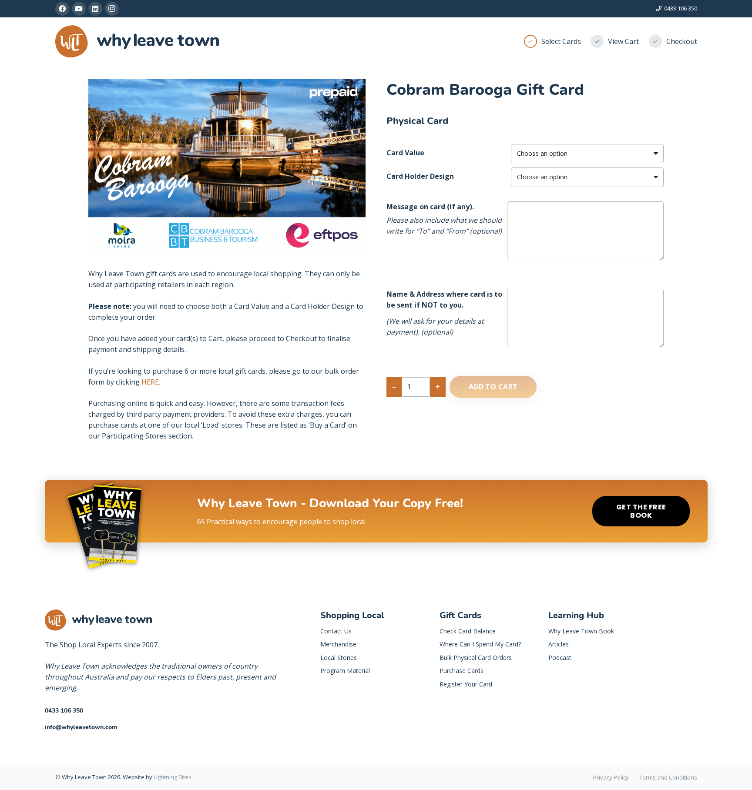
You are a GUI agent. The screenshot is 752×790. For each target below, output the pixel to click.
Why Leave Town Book (581, 631)
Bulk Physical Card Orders (476, 657)
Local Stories (338, 657)
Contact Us (336, 631)
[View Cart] (599, 41)
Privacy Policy (611, 777)
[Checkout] (657, 41)
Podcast (559, 657)
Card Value (405, 152)
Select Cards (561, 41)
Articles (558, 644)
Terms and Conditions (668, 777)
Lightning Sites (172, 777)
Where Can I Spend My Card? (480, 644)
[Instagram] (112, 9)
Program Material (345, 670)
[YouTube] (79, 9)
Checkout (681, 41)
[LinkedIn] (95, 9)
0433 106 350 (64, 710)
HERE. (150, 382)
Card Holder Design (420, 176)
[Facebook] (62, 9)
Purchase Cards (461, 670)
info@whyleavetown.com (81, 727)
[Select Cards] (532, 41)
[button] (352, 93)
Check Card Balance (468, 631)
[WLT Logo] (137, 41)
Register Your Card (466, 684)
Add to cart (493, 387)
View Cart (623, 41)
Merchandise (338, 644)
